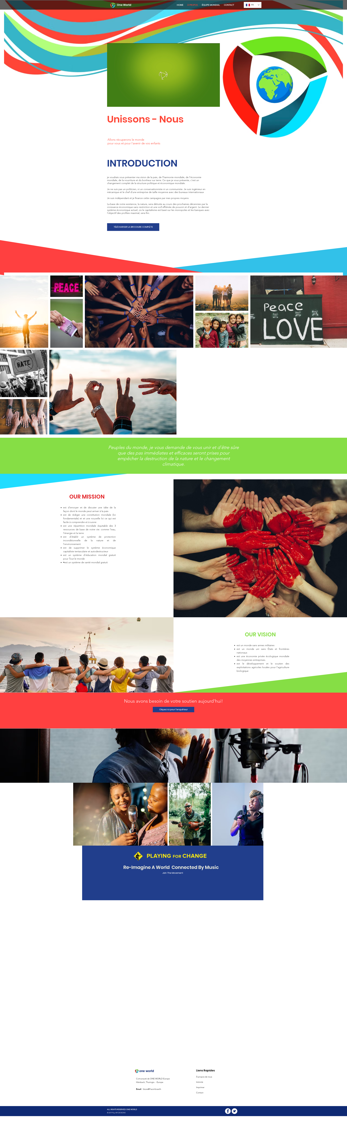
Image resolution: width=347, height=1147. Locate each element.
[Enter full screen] (216, 103)
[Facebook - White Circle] (228, 1111)
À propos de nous (204, 1076)
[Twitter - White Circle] (234, 1111)
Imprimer (200, 1087)
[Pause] (110, 103)
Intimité (199, 1082)
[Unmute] (115, 103)
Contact (199, 1092)
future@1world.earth (152, 1089)
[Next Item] (258, 814)
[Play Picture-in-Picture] (211, 103)
